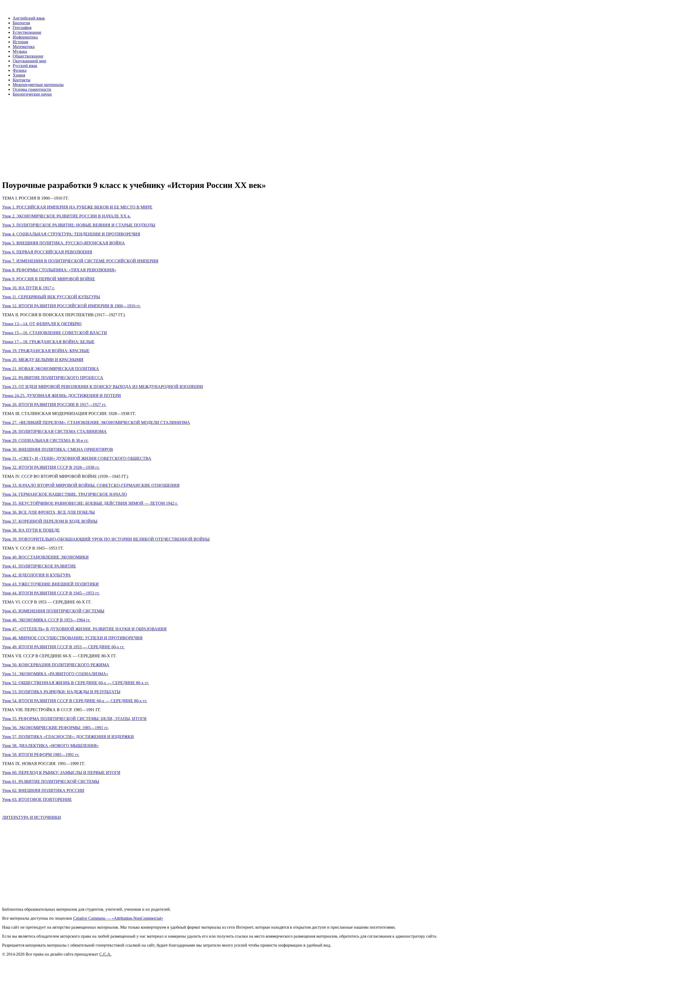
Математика (24, 46)
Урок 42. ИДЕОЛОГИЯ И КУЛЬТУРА (36, 575)
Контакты (21, 80)
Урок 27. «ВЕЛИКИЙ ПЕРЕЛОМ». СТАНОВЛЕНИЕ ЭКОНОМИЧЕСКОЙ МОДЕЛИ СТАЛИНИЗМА (96, 422)
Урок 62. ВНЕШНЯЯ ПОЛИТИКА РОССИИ (43, 790)
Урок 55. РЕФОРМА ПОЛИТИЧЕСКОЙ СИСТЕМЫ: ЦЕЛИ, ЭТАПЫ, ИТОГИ (74, 718)
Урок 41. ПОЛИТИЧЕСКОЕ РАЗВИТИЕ (39, 566)
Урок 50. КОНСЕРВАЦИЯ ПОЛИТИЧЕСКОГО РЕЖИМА (55, 665)
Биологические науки (32, 94)
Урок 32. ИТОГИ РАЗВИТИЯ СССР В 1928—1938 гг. (51, 467)
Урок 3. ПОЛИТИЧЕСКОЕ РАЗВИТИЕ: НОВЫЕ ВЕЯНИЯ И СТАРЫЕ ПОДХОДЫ (78, 225)
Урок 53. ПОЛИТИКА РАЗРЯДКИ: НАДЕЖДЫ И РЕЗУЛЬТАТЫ (61, 692)
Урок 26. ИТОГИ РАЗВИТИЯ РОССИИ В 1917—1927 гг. (54, 404)
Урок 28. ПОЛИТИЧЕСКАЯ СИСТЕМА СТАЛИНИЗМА (54, 431)
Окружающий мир (29, 61)
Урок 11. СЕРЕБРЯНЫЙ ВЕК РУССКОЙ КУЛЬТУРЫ (51, 297)
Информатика (25, 37)
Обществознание (28, 56)
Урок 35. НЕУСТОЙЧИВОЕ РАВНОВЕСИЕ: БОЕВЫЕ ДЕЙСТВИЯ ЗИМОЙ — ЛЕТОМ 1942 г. (90, 503)
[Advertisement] (160, 138)
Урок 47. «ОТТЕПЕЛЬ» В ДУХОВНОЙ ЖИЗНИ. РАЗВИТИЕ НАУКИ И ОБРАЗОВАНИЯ (84, 629)
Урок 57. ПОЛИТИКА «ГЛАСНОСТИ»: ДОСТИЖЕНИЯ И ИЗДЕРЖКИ (68, 736)
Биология (21, 23)
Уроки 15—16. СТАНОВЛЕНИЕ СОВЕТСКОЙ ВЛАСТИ (54, 333)
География (22, 27)
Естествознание (27, 32)
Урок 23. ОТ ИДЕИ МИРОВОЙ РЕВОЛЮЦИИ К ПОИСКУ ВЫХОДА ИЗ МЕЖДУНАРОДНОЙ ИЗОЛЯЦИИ (102, 386)
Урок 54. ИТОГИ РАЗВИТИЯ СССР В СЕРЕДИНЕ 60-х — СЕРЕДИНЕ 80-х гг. (74, 700)
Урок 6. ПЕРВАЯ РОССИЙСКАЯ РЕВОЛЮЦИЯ (47, 252)
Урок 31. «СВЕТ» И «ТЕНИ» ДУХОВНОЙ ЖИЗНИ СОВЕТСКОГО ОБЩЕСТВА (76, 458)
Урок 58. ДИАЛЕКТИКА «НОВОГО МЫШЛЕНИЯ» (50, 745)
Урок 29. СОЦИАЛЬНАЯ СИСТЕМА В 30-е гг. (45, 440)
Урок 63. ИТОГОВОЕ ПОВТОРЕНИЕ (37, 799)
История (20, 42)
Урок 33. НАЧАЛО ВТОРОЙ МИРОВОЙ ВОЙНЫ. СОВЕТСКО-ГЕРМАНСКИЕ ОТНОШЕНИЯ (91, 485)
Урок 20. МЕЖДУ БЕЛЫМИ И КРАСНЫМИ (42, 359)
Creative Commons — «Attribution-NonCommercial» (118, 918)
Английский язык (29, 18)
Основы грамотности (32, 89)
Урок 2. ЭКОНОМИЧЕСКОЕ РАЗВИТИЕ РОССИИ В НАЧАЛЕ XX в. (66, 216)
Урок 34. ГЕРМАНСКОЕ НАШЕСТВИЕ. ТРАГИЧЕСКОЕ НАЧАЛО (64, 494)
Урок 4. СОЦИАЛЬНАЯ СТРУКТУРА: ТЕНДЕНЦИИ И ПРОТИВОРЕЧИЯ (71, 234)
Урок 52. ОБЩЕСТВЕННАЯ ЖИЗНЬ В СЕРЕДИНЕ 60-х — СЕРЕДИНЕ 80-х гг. (75, 683)
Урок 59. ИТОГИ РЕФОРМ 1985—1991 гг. (40, 754)
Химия (19, 75)
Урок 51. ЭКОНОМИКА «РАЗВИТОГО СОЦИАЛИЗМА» (55, 674)
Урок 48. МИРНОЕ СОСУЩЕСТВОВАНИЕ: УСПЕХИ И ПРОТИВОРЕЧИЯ (72, 638)
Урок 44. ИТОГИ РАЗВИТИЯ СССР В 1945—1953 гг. (51, 593)
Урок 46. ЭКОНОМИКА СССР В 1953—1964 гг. (46, 620)
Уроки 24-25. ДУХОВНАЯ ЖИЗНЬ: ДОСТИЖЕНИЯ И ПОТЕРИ (61, 395)
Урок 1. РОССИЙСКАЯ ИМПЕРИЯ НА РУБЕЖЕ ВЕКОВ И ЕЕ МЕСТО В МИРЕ (77, 207)
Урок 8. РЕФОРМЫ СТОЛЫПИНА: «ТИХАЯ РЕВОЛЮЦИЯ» (59, 270)
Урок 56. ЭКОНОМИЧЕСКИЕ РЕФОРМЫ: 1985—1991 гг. (55, 727)
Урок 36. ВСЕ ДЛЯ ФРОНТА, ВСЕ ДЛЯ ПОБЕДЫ (48, 512)
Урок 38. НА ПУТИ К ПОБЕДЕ (31, 530)
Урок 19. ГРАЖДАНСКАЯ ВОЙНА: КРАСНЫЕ (46, 350)
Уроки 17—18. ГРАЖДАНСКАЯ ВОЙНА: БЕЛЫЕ (48, 341)
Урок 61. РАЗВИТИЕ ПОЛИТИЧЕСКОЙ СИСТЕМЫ (50, 781)
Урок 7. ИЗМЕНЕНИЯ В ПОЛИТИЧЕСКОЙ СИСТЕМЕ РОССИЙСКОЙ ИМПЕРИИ (80, 261)
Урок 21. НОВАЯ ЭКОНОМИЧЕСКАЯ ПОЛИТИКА (50, 368)
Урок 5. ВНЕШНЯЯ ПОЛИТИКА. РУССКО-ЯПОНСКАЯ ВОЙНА (63, 243)
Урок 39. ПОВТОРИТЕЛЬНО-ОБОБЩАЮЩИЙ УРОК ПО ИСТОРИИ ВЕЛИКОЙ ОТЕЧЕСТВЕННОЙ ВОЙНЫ (106, 539)
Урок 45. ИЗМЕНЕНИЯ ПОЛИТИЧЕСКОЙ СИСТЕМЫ (53, 611)
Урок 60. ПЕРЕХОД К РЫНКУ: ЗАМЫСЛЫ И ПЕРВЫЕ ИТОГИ (61, 772)
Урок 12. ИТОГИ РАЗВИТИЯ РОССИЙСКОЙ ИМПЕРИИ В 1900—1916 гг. (71, 306)
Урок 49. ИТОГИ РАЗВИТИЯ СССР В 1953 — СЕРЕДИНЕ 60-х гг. (63, 647)
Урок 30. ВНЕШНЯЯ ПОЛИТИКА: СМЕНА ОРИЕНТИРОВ (57, 449)
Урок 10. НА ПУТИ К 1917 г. (28, 288)
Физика (19, 70)
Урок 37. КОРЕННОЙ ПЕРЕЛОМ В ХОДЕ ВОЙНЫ (49, 521)
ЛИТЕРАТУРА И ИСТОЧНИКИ (31, 817)
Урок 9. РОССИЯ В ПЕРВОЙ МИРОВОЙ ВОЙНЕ (48, 279)
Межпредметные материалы (38, 84)
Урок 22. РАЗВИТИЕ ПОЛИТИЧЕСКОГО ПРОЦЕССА (52, 377)
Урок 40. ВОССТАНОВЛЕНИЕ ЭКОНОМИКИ (45, 557)
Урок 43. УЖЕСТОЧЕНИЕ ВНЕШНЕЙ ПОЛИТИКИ (50, 584)
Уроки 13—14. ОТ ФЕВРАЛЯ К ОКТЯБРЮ (41, 324)
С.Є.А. (105, 954)
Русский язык (25, 65)
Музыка (20, 51)
